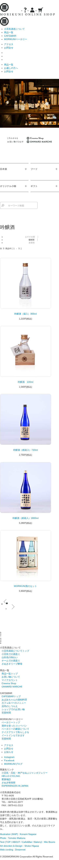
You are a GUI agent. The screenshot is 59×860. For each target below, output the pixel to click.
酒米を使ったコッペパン (14, 725)
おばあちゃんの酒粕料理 (14, 699)
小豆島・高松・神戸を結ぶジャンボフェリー (25, 773)
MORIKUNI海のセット (25, 586)
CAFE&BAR (10, 35)
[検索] (2, 205)
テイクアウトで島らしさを (15, 732)
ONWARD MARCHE (12, 686)
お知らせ (8, 752)
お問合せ (8, 47)
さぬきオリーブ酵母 (12, 664)
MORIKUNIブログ (13, 764)
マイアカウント (10, 680)
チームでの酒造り (11, 660)
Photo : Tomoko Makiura (12, 838)
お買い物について (11, 677)
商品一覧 (8, 32)
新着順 (32, 243)
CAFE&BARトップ (11, 696)
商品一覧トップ (10, 673)
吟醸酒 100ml (25, 382)
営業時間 (6, 712)
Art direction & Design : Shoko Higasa (19, 846)
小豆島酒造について (14, 29)
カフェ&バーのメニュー (14, 703)
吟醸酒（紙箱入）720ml (25, 450)
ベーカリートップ (11, 722)
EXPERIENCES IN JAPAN (15, 786)
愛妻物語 (6, 779)
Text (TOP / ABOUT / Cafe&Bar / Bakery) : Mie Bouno (27, 842)
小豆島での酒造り (11, 654)
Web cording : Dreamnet (12, 849)
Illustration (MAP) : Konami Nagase (18, 834)
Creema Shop (9, 683)
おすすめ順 (30, 237)
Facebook (9, 760)
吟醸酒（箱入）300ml (25, 313)
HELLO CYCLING (11, 776)
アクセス (8, 44)
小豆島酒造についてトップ (15, 651)
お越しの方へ (11, 68)
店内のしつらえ (10, 706)
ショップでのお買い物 (13, 709)
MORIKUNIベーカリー (15, 39)
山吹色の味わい (10, 657)
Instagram (9, 757)
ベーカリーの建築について (15, 729)
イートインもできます (13, 735)
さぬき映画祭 (8, 782)
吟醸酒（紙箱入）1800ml (25, 518)
